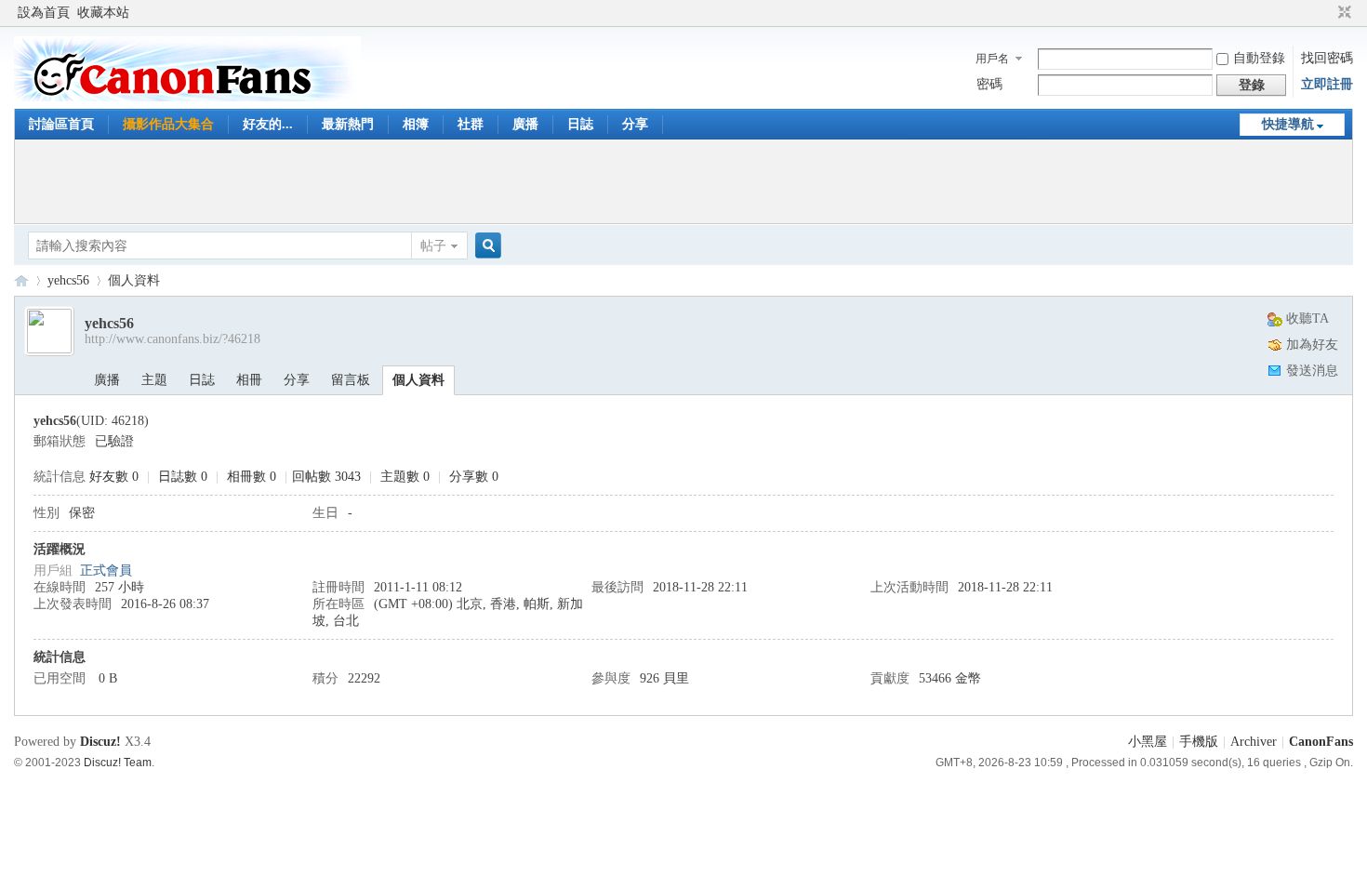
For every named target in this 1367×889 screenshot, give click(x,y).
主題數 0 (405, 477)
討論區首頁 (61, 124)
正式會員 (106, 570)
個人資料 (418, 380)
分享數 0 (473, 477)
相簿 (416, 124)
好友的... (268, 124)
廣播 (525, 124)
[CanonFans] (187, 97)
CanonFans (21, 280)
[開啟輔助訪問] (1327, 13)
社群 (471, 124)
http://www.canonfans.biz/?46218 (172, 339)
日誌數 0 (182, 477)
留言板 (350, 380)
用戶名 (992, 58)
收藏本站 (103, 13)
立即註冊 (1327, 84)
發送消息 (1312, 371)
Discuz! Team (118, 762)
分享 (635, 124)
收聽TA (1307, 318)
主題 (154, 380)
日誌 (580, 124)
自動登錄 (1259, 58)
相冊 (249, 380)
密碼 (989, 84)
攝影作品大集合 (168, 124)
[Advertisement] (683, 181)
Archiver (1253, 742)
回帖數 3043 (326, 477)
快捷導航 (1288, 124)
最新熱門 (348, 124)
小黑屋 (1147, 742)
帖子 (433, 246)
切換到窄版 (1342, 13)
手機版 (1198, 742)
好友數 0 (114, 477)
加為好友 (1312, 345)
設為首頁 (44, 13)
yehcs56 (68, 280)
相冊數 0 (251, 477)
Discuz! (100, 742)
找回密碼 (1327, 58)
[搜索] (485, 246)
